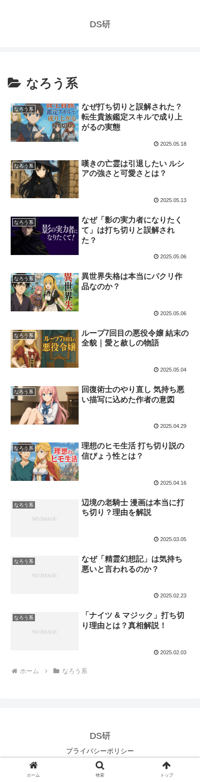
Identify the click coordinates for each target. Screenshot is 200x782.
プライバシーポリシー (100, 751)
